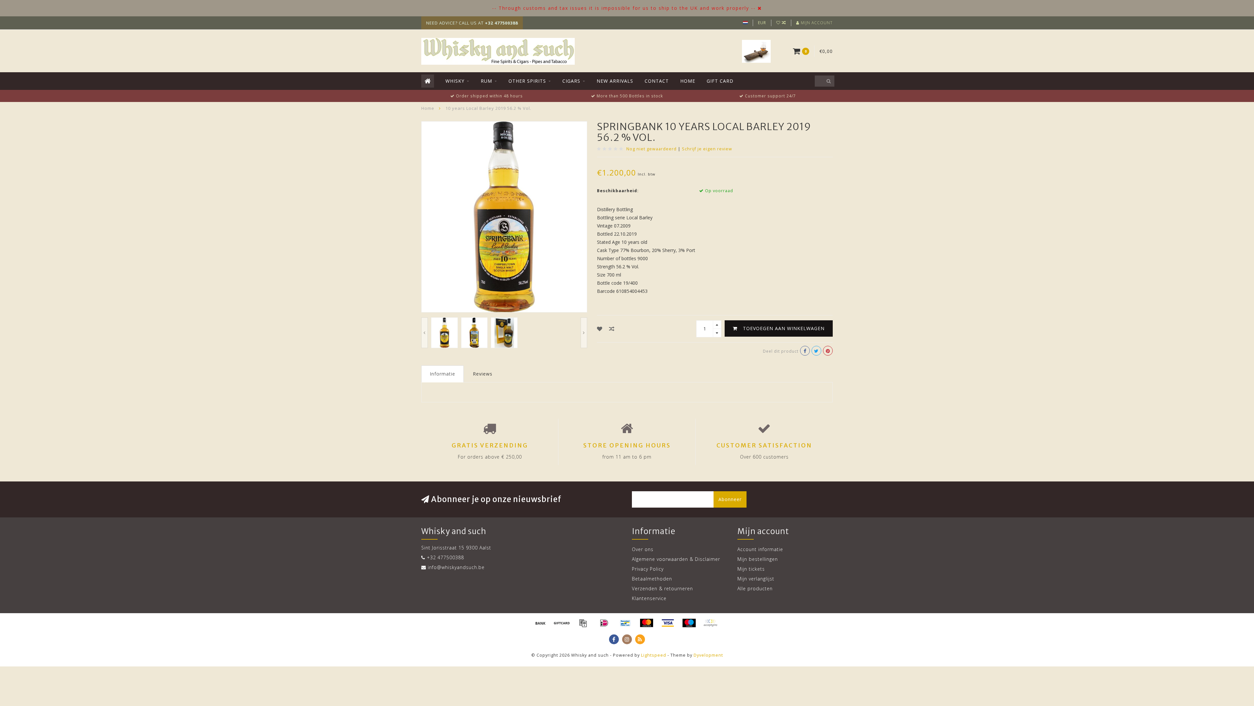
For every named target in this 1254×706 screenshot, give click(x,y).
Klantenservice (649, 598)
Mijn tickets (751, 569)
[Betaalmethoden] (540, 623)
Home (687, 81)
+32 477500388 (445, 557)
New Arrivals (615, 81)
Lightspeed (653, 655)
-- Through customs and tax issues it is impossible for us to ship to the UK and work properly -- (624, 8)
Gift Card (720, 81)
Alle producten (755, 588)
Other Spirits (527, 81)
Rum (486, 81)
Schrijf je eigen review (707, 149)
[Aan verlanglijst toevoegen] (600, 328)
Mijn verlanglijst (755, 579)
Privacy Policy (648, 569)
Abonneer (730, 499)
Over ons (642, 549)
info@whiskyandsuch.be (456, 567)
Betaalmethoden (652, 579)
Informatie (442, 374)
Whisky (454, 81)
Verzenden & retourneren (662, 588)
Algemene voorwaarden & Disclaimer (676, 559)
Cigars (571, 81)
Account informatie (760, 549)
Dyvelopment (708, 655)
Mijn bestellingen (757, 559)
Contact (657, 81)
